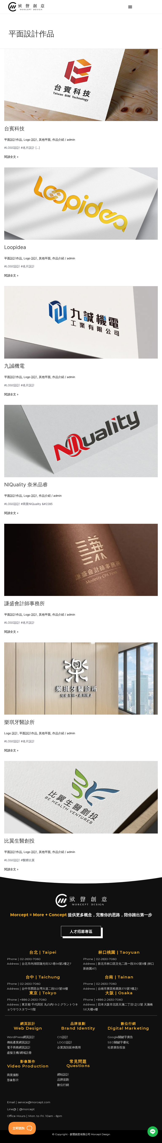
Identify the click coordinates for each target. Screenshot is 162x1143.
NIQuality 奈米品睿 (26, 484)
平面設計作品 (13, 139)
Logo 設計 (30, 139)
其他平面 (45, 139)
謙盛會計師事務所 (24, 603)
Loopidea (15, 247)
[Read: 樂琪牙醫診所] (81, 678)
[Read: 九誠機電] (81, 322)
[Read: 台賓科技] (81, 84)
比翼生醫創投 (19, 841)
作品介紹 (58, 139)
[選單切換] (130, 7)
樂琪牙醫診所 (19, 722)
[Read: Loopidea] (81, 203)
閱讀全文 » (11, 156)
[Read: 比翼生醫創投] (81, 797)
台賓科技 (14, 128)
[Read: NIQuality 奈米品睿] (81, 441)
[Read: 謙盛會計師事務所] (81, 559)
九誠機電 (14, 366)
